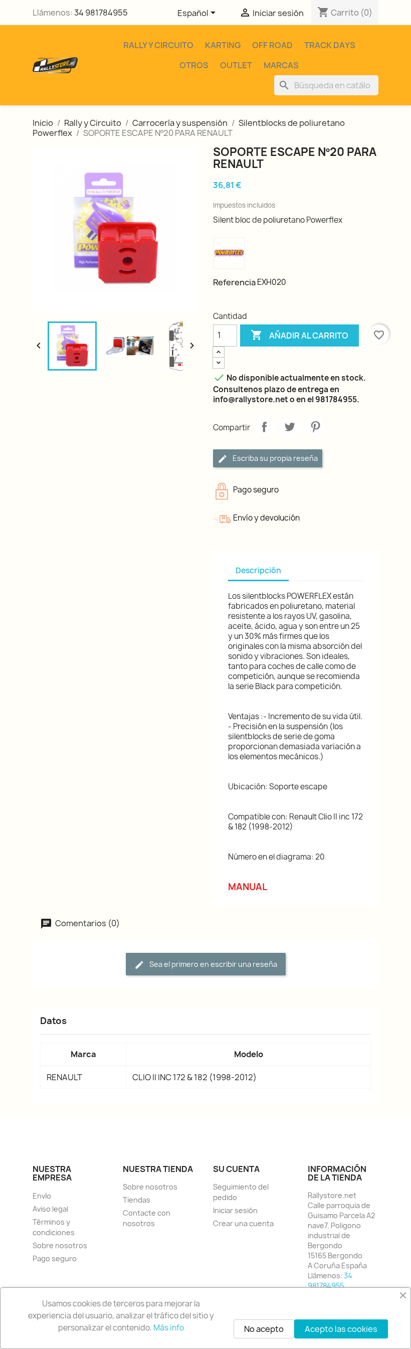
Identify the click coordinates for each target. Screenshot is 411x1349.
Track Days (329, 45)
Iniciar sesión (235, 1210)
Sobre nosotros (60, 1245)
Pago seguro (55, 1258)
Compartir (264, 427)
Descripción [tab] (258, 570)
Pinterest (315, 427)
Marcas (281, 65)
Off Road (272, 45)
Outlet (236, 65)
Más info (168, 1327)
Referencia (234, 282)
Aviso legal (50, 1209)
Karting (223, 45)
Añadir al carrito (299, 335)
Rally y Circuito (158, 45)
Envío (42, 1196)
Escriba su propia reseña (274, 458)
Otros (194, 65)
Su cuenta (236, 1168)
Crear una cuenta (243, 1223)
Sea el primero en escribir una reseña (212, 964)
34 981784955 (101, 12)
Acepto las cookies (341, 1328)
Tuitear (290, 427)
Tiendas (136, 1200)
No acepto (264, 1328)
